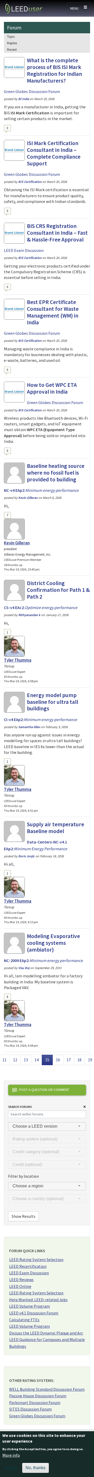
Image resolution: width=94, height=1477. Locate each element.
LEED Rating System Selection (36, 1259)
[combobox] (47, 1126)
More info (11, 1455)
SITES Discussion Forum (30, 1409)
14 (38, 1059)
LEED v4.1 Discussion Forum (33, 1312)
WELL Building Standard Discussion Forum (47, 1389)
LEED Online (20, 1286)
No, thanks (35, 1468)
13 (27, 1059)
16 (59, 1059)
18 (81, 1059)
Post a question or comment (44, 1089)
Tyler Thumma (17, 660)
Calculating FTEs (24, 1319)
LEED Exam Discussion (29, 1272)
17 (70, 1059)
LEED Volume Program (29, 1306)
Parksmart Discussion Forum (34, 1402)
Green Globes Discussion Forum (37, 1415)
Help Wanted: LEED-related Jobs (38, 1299)
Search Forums (20, 1107)
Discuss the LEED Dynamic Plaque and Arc (46, 1333)
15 (49, 1059)
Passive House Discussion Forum (37, 1395)
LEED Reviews (21, 1279)
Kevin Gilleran (17, 543)
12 (17, 1059)
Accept (12, 1467)
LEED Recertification (27, 1266)
